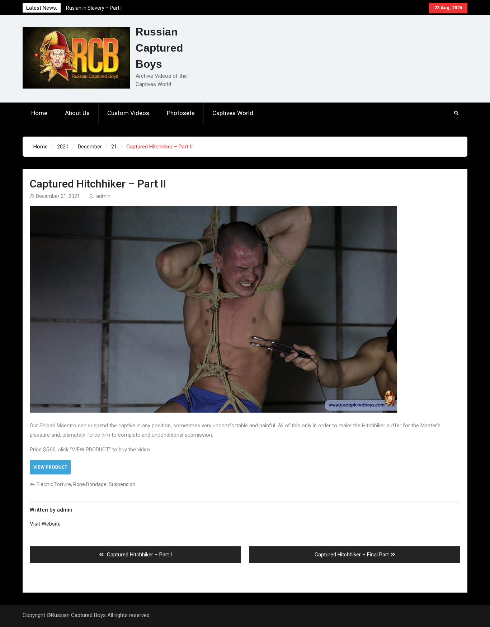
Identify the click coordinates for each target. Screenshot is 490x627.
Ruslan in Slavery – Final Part (98, 8)
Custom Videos (128, 113)
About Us (77, 113)
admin (103, 196)
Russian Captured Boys (159, 48)
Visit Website (45, 524)
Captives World (232, 113)
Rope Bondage (90, 484)
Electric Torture (54, 484)
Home (39, 113)
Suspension (122, 484)
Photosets (181, 113)
